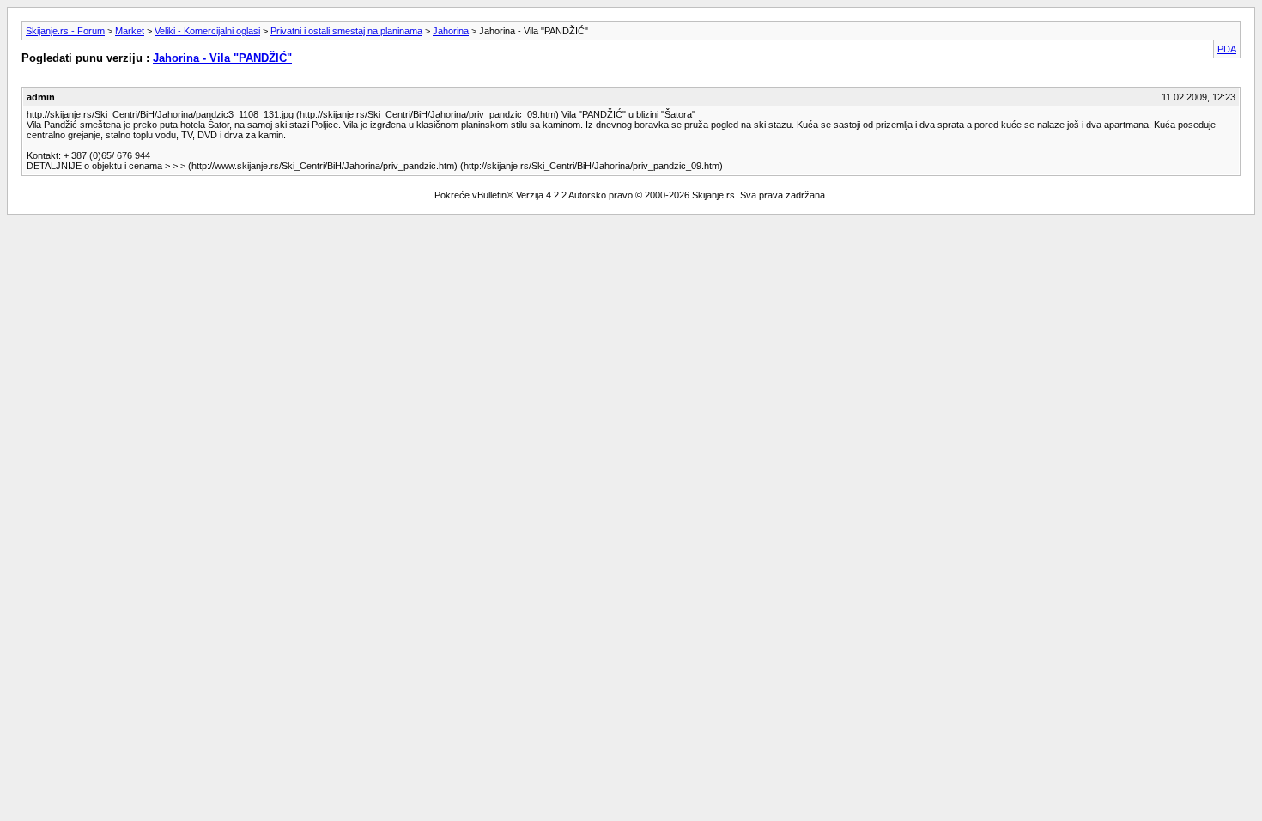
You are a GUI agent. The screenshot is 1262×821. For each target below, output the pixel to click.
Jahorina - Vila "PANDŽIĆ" (222, 58)
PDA (1226, 49)
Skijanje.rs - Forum (65, 31)
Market (129, 31)
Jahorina (451, 31)
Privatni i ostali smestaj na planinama (346, 31)
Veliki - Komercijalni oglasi (207, 31)
